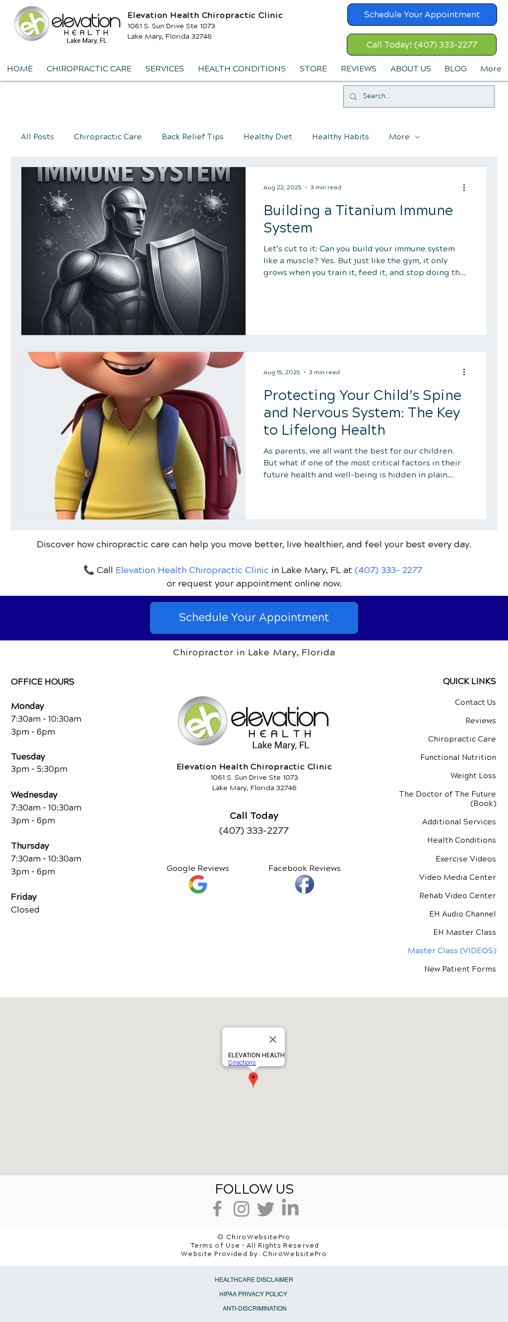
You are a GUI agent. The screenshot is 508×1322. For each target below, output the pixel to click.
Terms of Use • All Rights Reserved (255, 1246)
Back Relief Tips (193, 136)
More (399, 136)
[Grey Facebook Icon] (217, 1208)
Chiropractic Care (108, 136)
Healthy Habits (340, 136)
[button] (164, 69)
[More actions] (467, 187)
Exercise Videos (466, 859)
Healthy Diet (268, 136)
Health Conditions (461, 840)
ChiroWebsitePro (294, 1254)
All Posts (37, 136)
